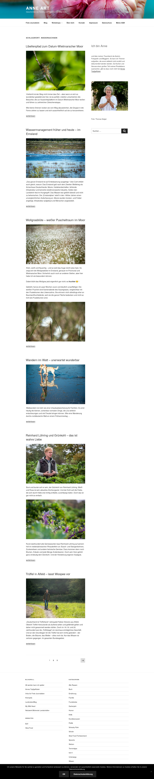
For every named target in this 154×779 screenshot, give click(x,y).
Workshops (56, 23)
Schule (71, 731)
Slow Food (29, 728)
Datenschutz (107, 23)
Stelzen (71, 744)
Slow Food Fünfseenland (78, 736)
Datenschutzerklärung (83, 774)
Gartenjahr (72, 706)
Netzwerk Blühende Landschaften (37, 710)
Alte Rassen (73, 685)
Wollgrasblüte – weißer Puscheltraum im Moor (55, 220)
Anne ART (38, 8)
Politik (71, 723)
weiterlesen (30, 116)
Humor (71, 710)
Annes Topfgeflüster (32, 689)
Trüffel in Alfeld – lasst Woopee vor (48, 574)
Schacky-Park (74, 727)
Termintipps (73, 748)
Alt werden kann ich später (34, 685)
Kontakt (82, 23)
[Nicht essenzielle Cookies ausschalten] (151, 771)
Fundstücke (73, 702)
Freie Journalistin (32, 23)
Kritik (70, 715)
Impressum (93, 23)
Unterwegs (72, 757)
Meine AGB (120, 23)
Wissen (71, 761)
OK (64, 774)
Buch (70, 689)
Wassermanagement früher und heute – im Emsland (53, 131)
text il (70, 753)
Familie (71, 698)
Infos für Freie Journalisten (35, 693)
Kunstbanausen (74, 719)
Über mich (70, 23)
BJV (26, 724)
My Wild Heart (30, 706)
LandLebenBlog (31, 702)
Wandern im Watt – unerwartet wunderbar (52, 360)
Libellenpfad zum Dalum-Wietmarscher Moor (54, 46)
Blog (45, 23)
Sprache (72, 740)
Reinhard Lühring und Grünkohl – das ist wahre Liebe (51, 437)
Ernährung (72, 693)
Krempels (28, 698)
